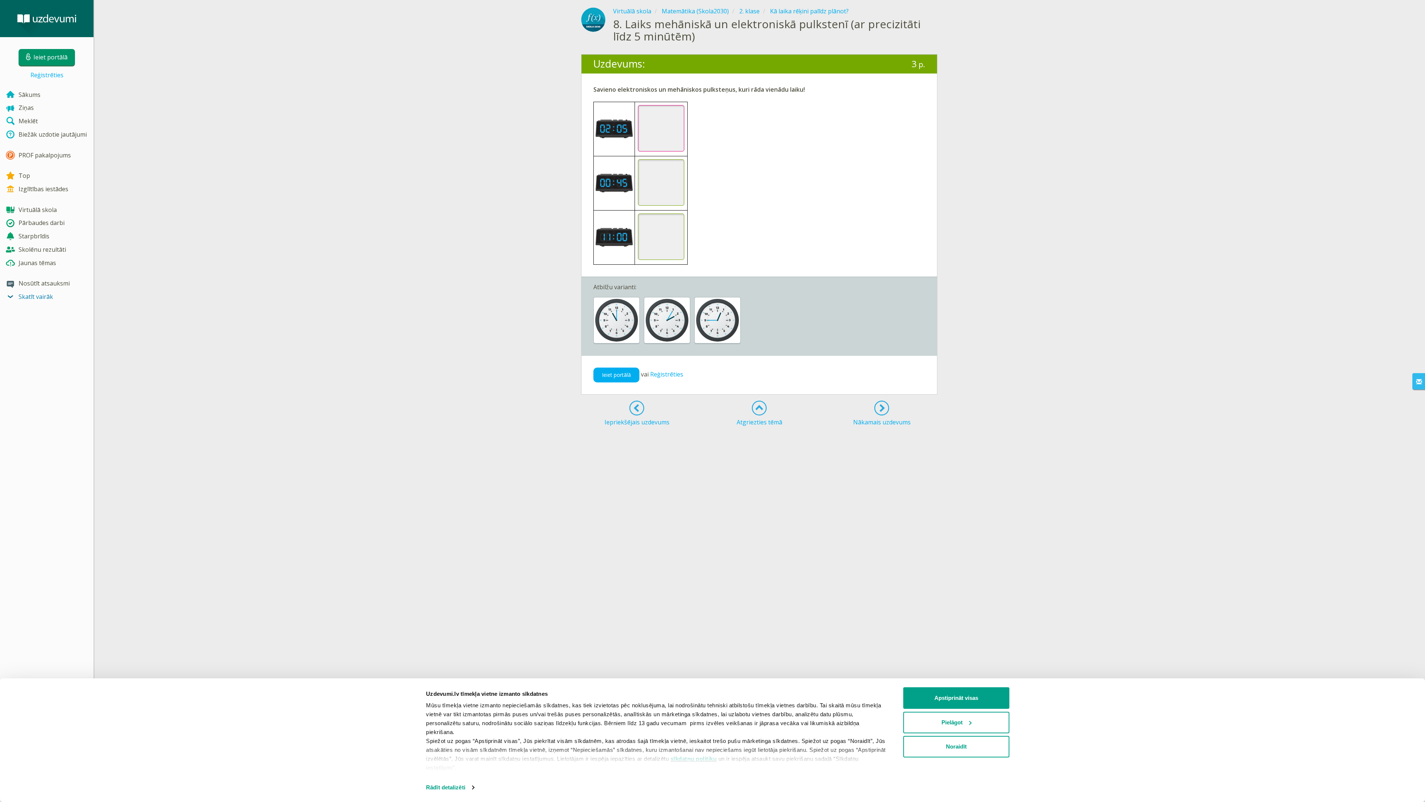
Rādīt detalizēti (445, 787)
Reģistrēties (46, 75)
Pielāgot (952, 722)
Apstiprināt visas (956, 698)
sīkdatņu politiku (694, 759)
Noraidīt (956, 746)
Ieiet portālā (616, 374)
